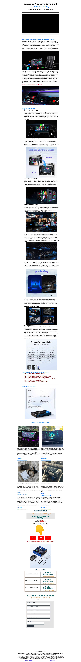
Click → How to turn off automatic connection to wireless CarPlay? (40, 378)
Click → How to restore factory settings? (34, 380)
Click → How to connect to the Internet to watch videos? (37, 376)
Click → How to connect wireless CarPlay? (34, 373)
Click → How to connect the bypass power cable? (36, 381)
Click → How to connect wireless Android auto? (35, 375)
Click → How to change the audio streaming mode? (36, 377)
